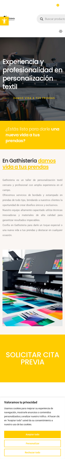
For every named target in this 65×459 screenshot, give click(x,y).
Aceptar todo (32, 434)
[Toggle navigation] (60, 31)
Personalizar (32, 443)
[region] (32, 428)
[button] (4, 21)
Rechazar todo (32, 452)
